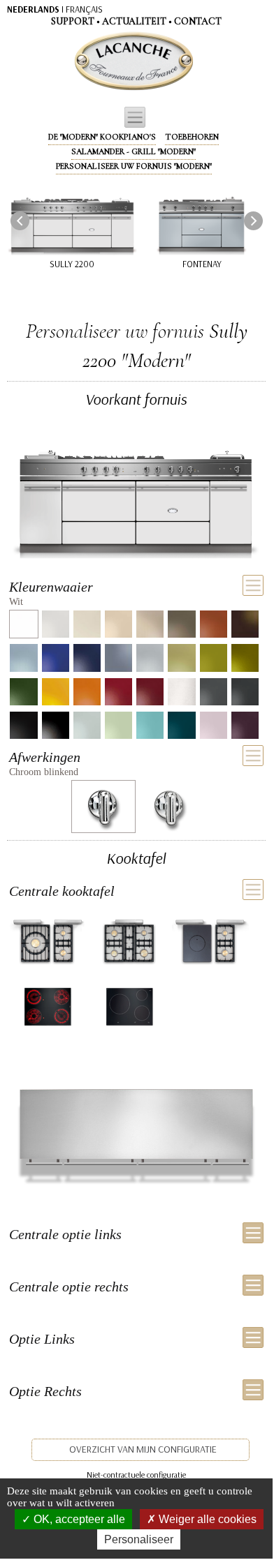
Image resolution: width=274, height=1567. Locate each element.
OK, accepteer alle (78, 1519)
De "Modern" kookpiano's (102, 137)
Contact (198, 21)
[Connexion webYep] (78, 61)
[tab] (136, 592)
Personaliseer (138, 1539)
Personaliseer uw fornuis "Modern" (134, 166)
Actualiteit (134, 21)
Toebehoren (192, 137)
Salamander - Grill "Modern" (133, 151)
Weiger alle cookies (206, 1519)
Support (72, 21)
